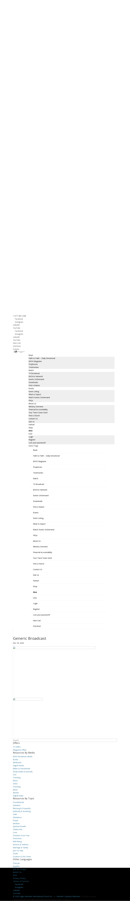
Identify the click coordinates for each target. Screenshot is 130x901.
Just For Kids (18, 850)
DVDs (15, 783)
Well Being (17, 841)
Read (31, 355)
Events (31, 388)
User (30, 433)
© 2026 (16, 896)
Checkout (17, 346)
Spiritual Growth (19, 826)
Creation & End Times (22, 856)
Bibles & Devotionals (21, 768)
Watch (31, 370)
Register (32, 439)
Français (16, 863)
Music (15, 780)
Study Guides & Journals (23, 771)
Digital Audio (18, 795)
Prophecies (33, 364)
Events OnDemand (36, 379)
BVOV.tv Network (36, 376)
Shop (31, 427)
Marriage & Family (20, 847)
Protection (17, 838)
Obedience (17, 817)
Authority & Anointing (22, 811)
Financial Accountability (38, 409)
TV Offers (17, 747)
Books (15, 759)
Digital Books (18, 765)
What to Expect (35, 394)
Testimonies (34, 367)
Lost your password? (37, 442)
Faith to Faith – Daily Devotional (42, 358)
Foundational (18, 802)
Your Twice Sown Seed (38, 412)
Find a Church (34, 415)
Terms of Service (21, 881)
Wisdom (16, 823)
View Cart (17, 343)
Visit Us (32, 421)
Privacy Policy (19, 878)
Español (16, 866)
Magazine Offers (20, 750)
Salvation (16, 805)
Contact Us (33, 418)
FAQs (31, 400)
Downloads (33, 382)
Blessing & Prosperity (22, 808)
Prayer (15, 820)
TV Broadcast (34, 373)
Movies (16, 792)
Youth (15, 853)
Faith (15, 814)
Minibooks (17, 762)
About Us (32, 403)
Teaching (16, 777)
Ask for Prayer (19, 869)
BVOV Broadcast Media (22, 756)
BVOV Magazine (35, 361)
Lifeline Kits (17, 829)
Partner (32, 424)
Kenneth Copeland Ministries (68, 896)
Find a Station (34, 385)
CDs (14, 774)
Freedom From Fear (21, 835)
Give (30, 430)
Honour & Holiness (21, 844)
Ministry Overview (36, 406)
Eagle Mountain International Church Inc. (36, 896)
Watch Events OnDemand (39, 397)
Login (31, 437)
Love (15, 832)
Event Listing (34, 391)
